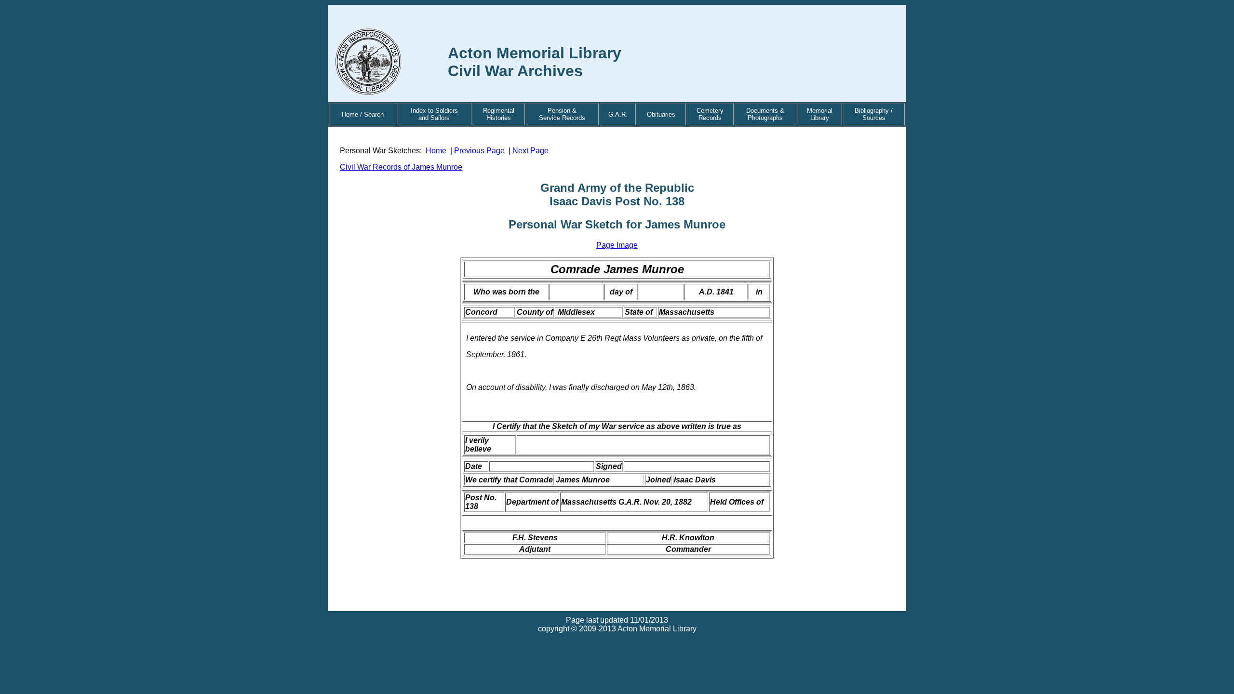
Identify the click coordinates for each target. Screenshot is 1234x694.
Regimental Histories (498, 114)
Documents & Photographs (765, 114)
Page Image (617, 245)
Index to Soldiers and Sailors (434, 114)
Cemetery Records (710, 114)
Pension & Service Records (562, 114)
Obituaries (661, 114)
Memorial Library (819, 114)
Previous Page (479, 151)
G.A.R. (618, 114)
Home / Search (363, 114)
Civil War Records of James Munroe (401, 167)
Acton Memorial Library (657, 629)
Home (436, 151)
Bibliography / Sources (874, 114)
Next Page (530, 151)
